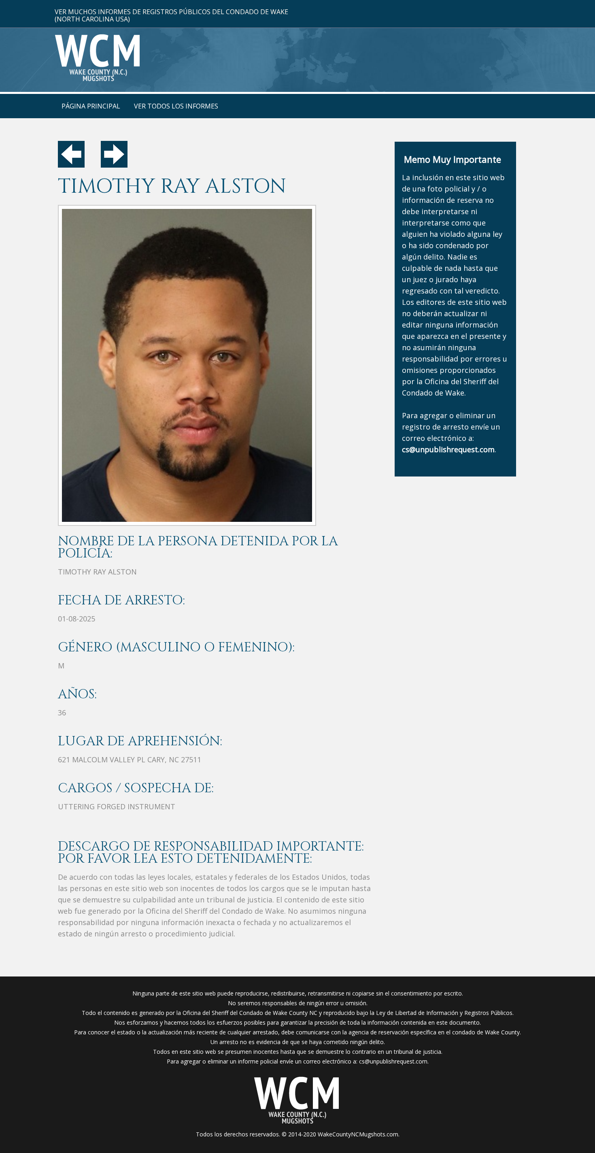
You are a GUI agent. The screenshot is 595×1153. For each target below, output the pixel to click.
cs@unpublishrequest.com (393, 1061)
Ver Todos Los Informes (176, 106)
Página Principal (91, 106)
